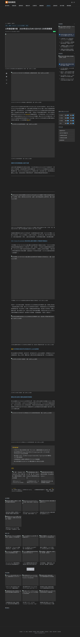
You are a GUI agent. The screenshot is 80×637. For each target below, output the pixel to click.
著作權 (38, 631)
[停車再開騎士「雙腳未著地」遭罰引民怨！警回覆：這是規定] (47, 556)
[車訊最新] (74, 24)
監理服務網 (62, 140)
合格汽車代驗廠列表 (64, 133)
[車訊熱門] (74, 53)
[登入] (72, 2)
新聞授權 (30, 631)
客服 (26, 631)
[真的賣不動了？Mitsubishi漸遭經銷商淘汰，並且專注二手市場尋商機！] (13, 540)
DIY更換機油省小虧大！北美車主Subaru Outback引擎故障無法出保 (33, 481)
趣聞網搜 (41, 5)
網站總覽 (59, 631)
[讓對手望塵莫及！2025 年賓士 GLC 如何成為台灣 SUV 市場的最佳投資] (47, 540)
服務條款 (34, 631)
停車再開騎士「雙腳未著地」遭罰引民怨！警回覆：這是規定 (47, 563)
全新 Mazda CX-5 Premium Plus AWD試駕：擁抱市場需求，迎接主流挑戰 (18, 481)
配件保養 (62, 5)
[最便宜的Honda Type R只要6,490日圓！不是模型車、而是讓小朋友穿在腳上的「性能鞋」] (13, 521)
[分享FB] (6, 73)
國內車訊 (7, 5)
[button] (74, 2)
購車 (10, 25)
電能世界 (28, 5)
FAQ (24, 631)
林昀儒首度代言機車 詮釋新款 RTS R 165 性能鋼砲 (27, 459)
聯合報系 (46, 631)
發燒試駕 (14, 5)
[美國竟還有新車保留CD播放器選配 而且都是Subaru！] (47, 475)
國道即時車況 (62, 130)
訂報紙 (51, 631)
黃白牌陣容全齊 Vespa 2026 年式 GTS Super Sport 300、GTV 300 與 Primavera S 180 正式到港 (31, 452)
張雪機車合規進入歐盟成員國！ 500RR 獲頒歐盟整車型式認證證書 (47, 587)
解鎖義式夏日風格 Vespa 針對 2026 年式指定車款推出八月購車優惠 (47, 603)
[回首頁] (12, 2)
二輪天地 (48, 5)
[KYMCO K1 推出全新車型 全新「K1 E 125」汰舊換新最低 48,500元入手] (13, 580)
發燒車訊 (9, 23)
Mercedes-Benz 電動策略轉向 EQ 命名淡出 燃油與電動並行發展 (13, 563)
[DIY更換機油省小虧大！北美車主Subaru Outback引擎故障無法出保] (32, 475)
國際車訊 (21, 5)
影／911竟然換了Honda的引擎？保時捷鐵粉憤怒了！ (29, 548)
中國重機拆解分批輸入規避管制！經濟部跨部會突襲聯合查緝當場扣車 (13, 603)
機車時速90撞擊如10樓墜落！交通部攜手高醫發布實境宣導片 (13, 513)
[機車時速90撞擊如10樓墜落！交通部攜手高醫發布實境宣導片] (13, 505)
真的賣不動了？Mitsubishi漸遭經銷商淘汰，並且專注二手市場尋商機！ (13, 548)
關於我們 (54, 631)
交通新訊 (35, 5)
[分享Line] (6, 76)
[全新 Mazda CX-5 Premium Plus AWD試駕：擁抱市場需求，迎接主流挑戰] (18, 475)
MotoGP (14, 25)
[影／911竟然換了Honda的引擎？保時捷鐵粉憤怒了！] (30, 540)
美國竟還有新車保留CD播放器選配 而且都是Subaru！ (47, 481)
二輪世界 (12, 23)
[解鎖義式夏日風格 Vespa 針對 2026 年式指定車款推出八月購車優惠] (47, 595)
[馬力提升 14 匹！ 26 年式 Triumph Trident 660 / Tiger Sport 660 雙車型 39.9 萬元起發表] (30, 595)
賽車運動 (69, 5)
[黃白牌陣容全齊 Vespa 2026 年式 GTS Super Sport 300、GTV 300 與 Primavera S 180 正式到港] (30, 580)
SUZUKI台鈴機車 (21, 25)
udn (6, 23)
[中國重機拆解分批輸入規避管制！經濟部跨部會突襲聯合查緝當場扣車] (13, 595)
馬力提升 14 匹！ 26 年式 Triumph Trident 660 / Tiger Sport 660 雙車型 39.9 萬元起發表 (32, 456)
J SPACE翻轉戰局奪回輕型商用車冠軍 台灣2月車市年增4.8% (30, 563)
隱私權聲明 (42, 631)
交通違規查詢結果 (63, 135)
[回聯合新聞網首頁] (6, 2)
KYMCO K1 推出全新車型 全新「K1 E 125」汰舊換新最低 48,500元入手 (32, 450)
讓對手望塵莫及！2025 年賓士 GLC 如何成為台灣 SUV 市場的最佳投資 (47, 548)
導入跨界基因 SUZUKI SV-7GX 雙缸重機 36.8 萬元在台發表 (29, 461)
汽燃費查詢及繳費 (63, 137)
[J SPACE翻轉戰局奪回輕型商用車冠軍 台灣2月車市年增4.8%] (30, 556)
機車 (27, 25)
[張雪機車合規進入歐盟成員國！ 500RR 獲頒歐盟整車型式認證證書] (47, 580)
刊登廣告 (20, 631)
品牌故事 (55, 5)
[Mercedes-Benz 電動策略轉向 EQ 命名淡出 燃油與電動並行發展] (13, 556)
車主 (7, 25)
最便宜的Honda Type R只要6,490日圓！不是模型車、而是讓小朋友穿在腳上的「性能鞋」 (13, 528)
